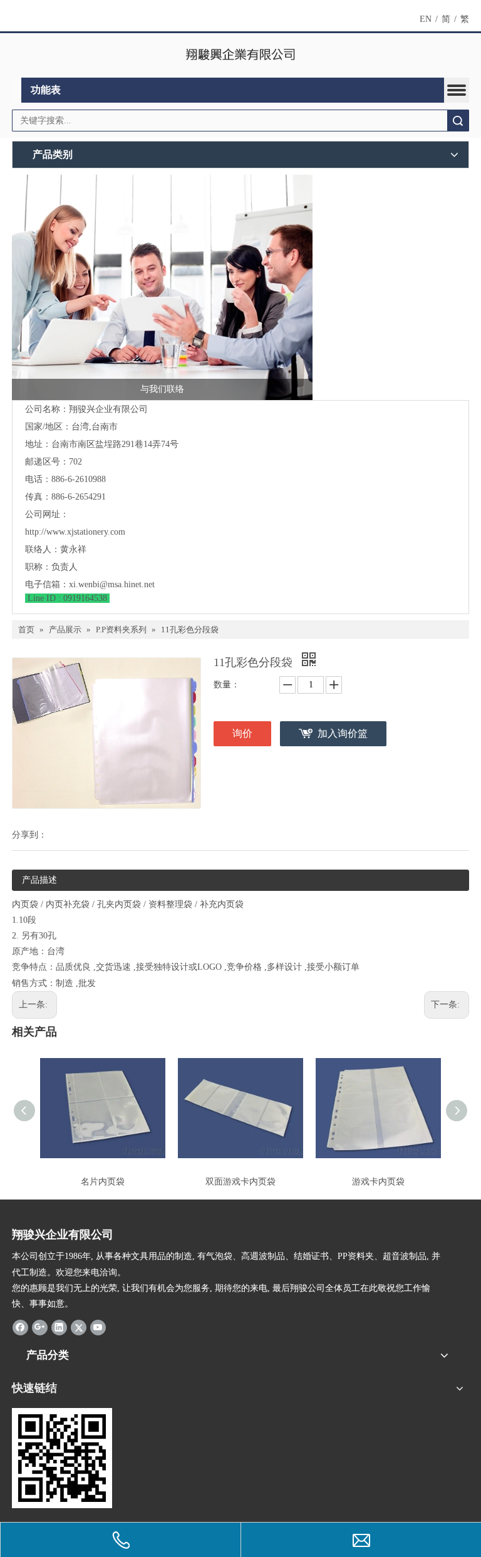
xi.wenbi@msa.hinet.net (112, 584)
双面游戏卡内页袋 (240, 1181)
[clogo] (241, 56)
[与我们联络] (162, 287)
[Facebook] (20, 1326)
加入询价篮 (343, 733)
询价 (242, 733)
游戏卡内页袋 (378, 1181)
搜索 (457, 120)
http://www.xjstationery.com (75, 532)
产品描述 (39, 880)
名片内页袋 (103, 1181)
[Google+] (40, 1326)
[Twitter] (78, 1326)
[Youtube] (98, 1326)
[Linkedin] (59, 1326)
